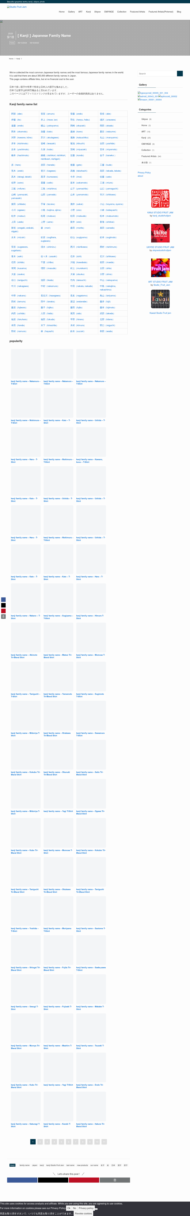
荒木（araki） (18, 170)
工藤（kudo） (107, 164)
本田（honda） (18, 325)
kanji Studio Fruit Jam (55, 1165)
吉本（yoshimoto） (20, 149)
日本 (113, 1165)
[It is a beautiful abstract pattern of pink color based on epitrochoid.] (167, 96)
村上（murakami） (79, 268)
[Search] (181, 1)
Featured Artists (151, 156)
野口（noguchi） (108, 325)
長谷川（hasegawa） (51, 295)
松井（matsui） (19, 215)
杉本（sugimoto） (109, 237)
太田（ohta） (106, 268)
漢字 (119, 1165)
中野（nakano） (19, 295)
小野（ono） (76, 209)
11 (104, 1141)
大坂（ (14, 274)
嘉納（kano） (77, 131)
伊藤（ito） (16, 119)
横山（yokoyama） (50, 125)
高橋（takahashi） (79, 170)
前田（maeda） (107, 262)
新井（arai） (76, 221)
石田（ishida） (18, 262)
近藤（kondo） (77, 155)
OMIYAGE (148, 143)
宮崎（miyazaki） (79, 149)
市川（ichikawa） (108, 194)
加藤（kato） (47, 131)
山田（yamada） (49, 194)
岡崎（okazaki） (78, 125)
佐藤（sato (105, 176)
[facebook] (162, 1)
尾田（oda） (76, 313)
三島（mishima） (49, 188)
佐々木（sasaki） (49, 256)
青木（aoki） (17, 256)
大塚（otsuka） (78, 274)
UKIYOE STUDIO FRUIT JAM (160, 247)
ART (145, 131)
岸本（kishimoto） (20, 143)
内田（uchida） (19, 313)
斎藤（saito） (47, 182)
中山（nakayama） (109, 280)
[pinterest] (173, 1)
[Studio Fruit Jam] (17, 12)
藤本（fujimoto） (108, 307)
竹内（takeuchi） (78, 280)
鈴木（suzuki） (78, 331)
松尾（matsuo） (49, 215)
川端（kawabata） (79, 262)
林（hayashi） (48, 331)
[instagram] (169, 1)
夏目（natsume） (108, 131)
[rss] (177, 1)
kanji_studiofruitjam (162, 215)
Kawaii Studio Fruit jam (160, 312)
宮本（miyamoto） (109, 149)
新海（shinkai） (108, 221)
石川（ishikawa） (108, 256)
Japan (34, 1165)
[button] (22, 1180)
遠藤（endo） (18, 125)
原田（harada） (48, 164)
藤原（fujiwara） (19, 307)
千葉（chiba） (48, 262)
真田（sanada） (108, 227)
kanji (42, 1165)
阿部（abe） (17, 113)
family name (25, 1165)
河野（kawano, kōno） (22, 137)
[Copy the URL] (115, 1180)
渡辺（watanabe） (79, 301)
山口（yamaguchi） (109, 188)
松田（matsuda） (79, 215)
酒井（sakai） (77, 203)
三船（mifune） (19, 188)
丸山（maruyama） (109, 137)
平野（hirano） (77, 319)
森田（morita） (77, 227)
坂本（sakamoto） (79, 182)
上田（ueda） (18, 221)
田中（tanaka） (48, 301)
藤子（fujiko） (48, 307)
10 (97, 1141)
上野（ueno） (47, 221)
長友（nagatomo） (79, 295)
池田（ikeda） (48, 280)
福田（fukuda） (48, 319)
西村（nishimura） (109, 246)
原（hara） (16, 164)
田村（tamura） (19, 301)
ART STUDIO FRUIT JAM (160, 281)
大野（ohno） (107, 274)
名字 (102, 1165)
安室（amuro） (48, 113)
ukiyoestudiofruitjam (161, 250)
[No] (96, 1209)
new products (82, 1165)
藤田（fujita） (77, 307)
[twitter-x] (165, 1)
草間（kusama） (19, 268)
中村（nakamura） (50, 285)
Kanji (12, 42)
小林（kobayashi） (109, 209)
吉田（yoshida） (108, 143)
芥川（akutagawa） (50, 137)
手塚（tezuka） (48, 203)
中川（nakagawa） (20, 285)
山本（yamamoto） (80, 194)
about (140, 175)
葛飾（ (73, 137)
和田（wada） (107, 331)
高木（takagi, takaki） (22, 176)
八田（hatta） (47, 313)
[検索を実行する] (180, 73)
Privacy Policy (144, 172)
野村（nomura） (19, 331)
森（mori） (46, 227)
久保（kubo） (47, 149)
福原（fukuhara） (20, 319)
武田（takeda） (107, 313)
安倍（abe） (106, 113)
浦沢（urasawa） (108, 119)
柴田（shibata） (19, 203)
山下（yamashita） (79, 188)
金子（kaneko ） (108, 155)
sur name (94, 1165)
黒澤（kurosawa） (50, 176)
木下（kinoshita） (49, 325)
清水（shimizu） (49, 246)
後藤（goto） (76, 164)
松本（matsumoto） (110, 215)
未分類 (146, 162)
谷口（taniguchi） (20, 280)
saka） (22, 274)
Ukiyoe (146, 119)
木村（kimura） (78, 325)
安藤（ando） (77, 113)
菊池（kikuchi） (78, 143)
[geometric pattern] (150, 99)
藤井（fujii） (106, 301)
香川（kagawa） (49, 170)
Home (146, 125)
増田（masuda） (49, 268)
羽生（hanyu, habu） (80, 119)
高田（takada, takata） (111, 170)
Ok (68, 1208)
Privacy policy (86, 1208)
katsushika (82, 137)
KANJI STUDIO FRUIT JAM (160, 212)
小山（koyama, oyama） (112, 203)
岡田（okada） (107, 125)
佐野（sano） (18, 182)
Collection (147, 149)
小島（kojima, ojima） (51, 209)
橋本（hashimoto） (20, 155)
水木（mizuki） (19, 237)
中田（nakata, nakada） (82, 285)
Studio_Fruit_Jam (161, 284)
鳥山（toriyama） (108, 295)
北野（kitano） (107, 319)
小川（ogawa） (19, 209)
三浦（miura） (107, 182)
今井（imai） (76, 176)
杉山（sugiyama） (79, 237)
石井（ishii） (76, 256)
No (74, 1208)
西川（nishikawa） (79, 246)
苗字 (126, 1165)
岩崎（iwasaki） (49, 143)
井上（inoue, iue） (50, 119)
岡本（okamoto (18, 131)
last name (70, 1165)
